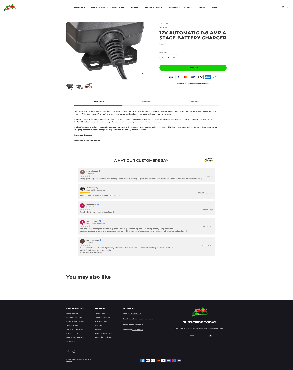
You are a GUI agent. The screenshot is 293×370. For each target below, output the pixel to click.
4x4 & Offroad (118, 7)
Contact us (70, 341)
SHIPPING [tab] (146, 102)
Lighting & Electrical (153, 7)
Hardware (173, 7)
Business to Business (75, 337)
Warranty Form (72, 325)
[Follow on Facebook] (67, 351)
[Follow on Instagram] (73, 351)
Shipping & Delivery (74, 317)
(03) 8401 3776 (135, 314)
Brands (202, 7)
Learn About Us (72, 314)
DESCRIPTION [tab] (98, 102)
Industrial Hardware (103, 337)
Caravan (134, 7)
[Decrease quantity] (163, 57)
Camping (188, 7)
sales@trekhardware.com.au (141, 319)
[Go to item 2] (79, 87)
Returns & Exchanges (75, 321)
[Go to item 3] (88, 86)
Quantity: (163, 52)
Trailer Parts (77, 7)
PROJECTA (163, 23)
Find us (215, 7)
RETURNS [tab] (195, 102)
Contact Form (137, 324)
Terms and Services (74, 329)
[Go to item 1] (70, 87)
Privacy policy (72, 333)
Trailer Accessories (98, 7)
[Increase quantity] (174, 57)
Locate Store (137, 329)
